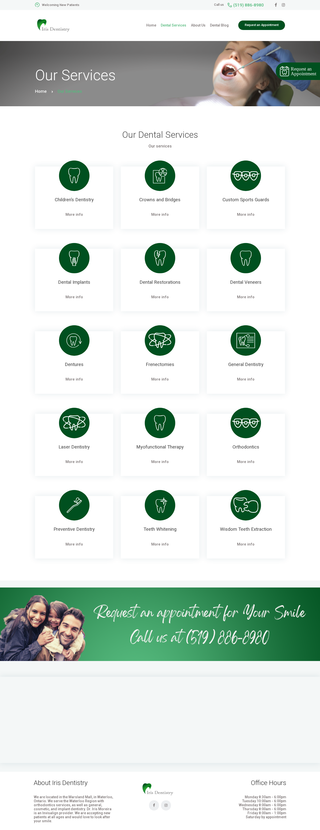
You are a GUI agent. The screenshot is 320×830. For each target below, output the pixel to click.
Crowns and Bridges (159, 199)
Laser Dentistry (74, 447)
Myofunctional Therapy (160, 447)
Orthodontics (245, 447)
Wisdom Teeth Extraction (246, 529)
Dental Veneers (246, 282)
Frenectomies (160, 364)
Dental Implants (74, 282)
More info (74, 214)
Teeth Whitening (160, 529)
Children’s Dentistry (74, 199)
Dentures (74, 364)
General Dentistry (246, 364)
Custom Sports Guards (245, 199)
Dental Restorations (160, 282)
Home (41, 91)
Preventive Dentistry (74, 529)
